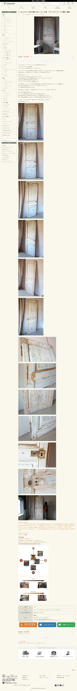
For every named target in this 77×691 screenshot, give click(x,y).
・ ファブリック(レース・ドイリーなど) (9, 69)
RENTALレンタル (45, 8)
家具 (3, 14)
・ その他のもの (5, 75)
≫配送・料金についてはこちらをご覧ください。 (41, 617)
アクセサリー (5, 114)
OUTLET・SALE (6, 135)
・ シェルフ (4, 24)
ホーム (19, 14)
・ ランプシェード (5, 36)
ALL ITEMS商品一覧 (33, 8)
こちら (25, 101)
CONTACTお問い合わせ (70, 8)
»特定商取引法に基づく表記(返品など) (24, 633)
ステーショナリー (6, 111)
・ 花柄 (4, 45)
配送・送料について (6, 149)
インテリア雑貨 (6, 57)
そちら (44, 89)
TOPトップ (9, 8)
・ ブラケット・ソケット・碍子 (7, 41)
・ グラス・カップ (5, 95)
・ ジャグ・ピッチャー (6, 93)
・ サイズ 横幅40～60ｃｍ (7, 53)
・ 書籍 (4, 118)
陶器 (3, 78)
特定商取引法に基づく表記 (17, 685)
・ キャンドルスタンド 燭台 (7, 62)
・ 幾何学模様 (5, 47)
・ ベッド (4, 27)
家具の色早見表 (5, 155)
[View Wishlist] (68, 3)
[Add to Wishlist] (73, 58)
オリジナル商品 (6, 116)
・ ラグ (4, 72)
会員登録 (4, 145)
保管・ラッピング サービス (8, 151)
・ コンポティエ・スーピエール (7, 81)
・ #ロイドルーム (5, 32)
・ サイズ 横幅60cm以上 (7, 55)
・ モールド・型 (5, 107)
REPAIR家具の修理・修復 (57, 8)
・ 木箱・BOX (5, 64)
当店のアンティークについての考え (9, 153)
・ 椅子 (4, 16)
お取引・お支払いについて (7, 147)
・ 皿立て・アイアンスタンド (7, 121)
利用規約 (28, 685)
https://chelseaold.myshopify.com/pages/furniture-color (29, 543)
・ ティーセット (5, 84)
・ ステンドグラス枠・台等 (7, 50)
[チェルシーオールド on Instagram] (57, 685)
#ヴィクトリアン (6, 125)
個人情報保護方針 (24, 685)
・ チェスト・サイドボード (7, 22)
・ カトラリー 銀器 (6, 104)
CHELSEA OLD (37, 688)
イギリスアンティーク (7, 130)
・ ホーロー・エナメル (6, 109)
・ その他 (4, 29)
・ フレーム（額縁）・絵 (6, 59)
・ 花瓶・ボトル (5, 98)
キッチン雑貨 (5, 102)
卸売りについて (5, 159)
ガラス (4, 90)
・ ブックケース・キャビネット (7, 19)
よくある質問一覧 (6, 157)
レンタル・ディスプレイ (7, 161)
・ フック (4, 67)
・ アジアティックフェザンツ (7, 86)
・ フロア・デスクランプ (6, 38)
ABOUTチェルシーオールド (21, 8)
